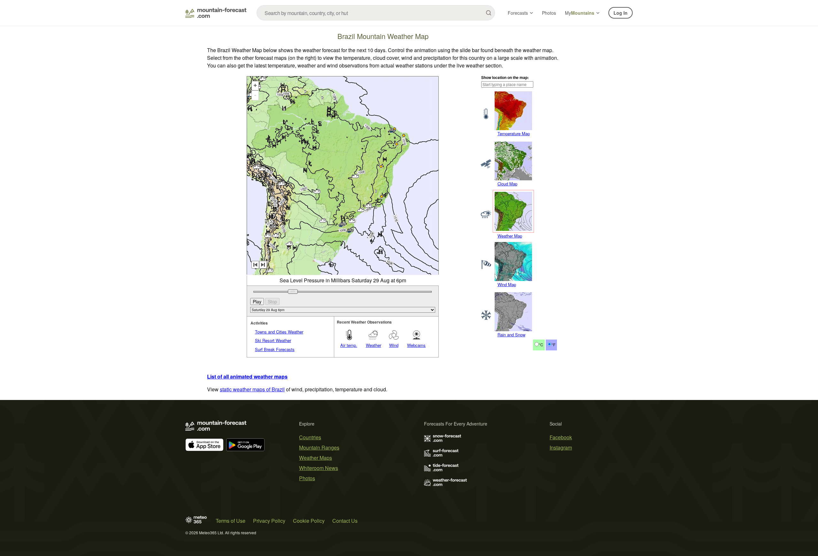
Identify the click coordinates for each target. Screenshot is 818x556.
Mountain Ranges (319, 447)
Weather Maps (315, 457)
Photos (549, 13)
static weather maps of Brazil (252, 389)
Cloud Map (507, 184)
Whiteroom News (318, 468)
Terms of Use (230, 520)
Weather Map (510, 236)
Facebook (561, 437)
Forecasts (518, 13)
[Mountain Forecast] (215, 13)
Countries (310, 437)
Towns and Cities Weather (279, 332)
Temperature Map (514, 133)
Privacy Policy (269, 520)
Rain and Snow (511, 335)
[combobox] (376, 12)
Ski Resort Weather (273, 340)
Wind (393, 345)
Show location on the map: (505, 77)
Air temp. (348, 345)
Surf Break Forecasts (275, 349)
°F (553, 344)
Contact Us (345, 520)
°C (541, 344)
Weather (373, 345)
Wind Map (507, 284)
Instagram (561, 447)
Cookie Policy (309, 520)
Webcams (416, 345)
